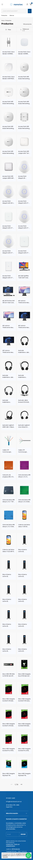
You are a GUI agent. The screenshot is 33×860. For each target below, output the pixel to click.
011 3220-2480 (10, 798)
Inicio (2, 20)
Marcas (12, 15)
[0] (31, 4)
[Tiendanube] (13, 849)
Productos (4, 15)
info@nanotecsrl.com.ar (14, 801)
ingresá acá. (9, 844)
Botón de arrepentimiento (12, 845)
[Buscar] (30, 11)
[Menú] (2, 4)
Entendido (5, 857)
